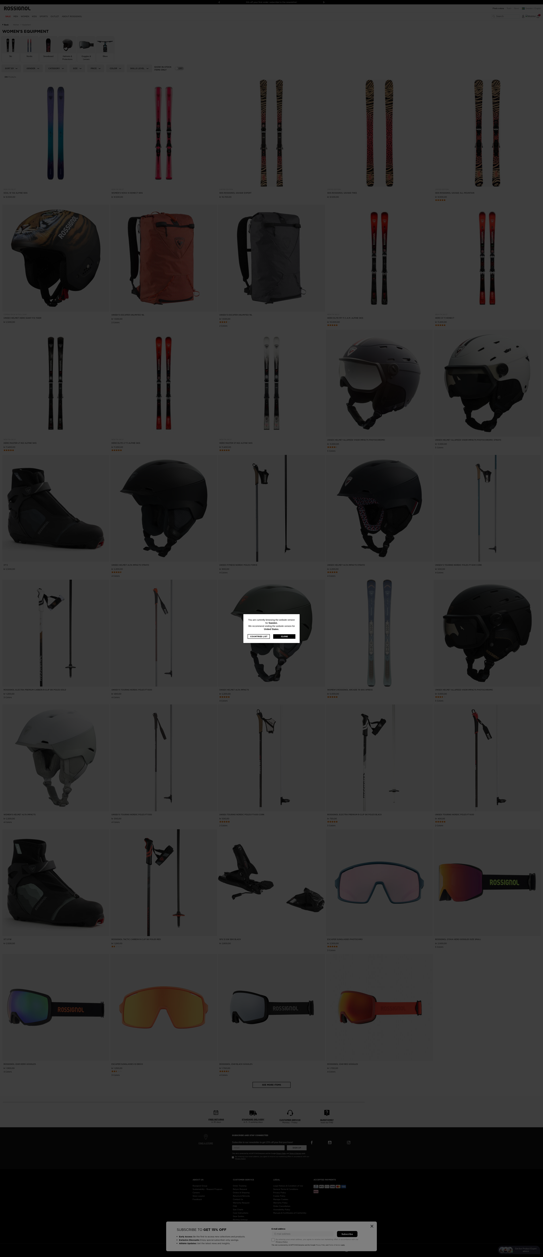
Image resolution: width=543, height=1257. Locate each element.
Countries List (258, 636)
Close (284, 636)
